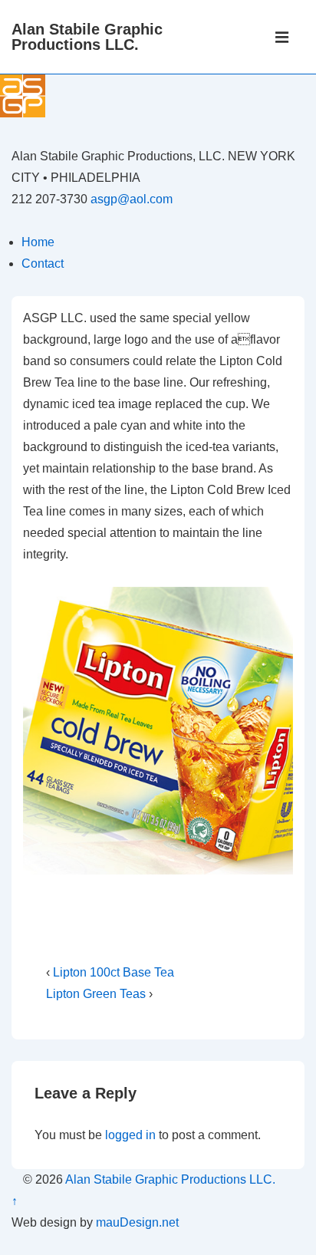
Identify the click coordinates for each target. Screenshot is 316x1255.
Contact (42, 263)
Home (37, 242)
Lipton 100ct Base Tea (113, 972)
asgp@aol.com (132, 199)
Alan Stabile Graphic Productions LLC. (87, 37)
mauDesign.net (137, 1222)
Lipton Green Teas (96, 993)
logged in (130, 1134)
